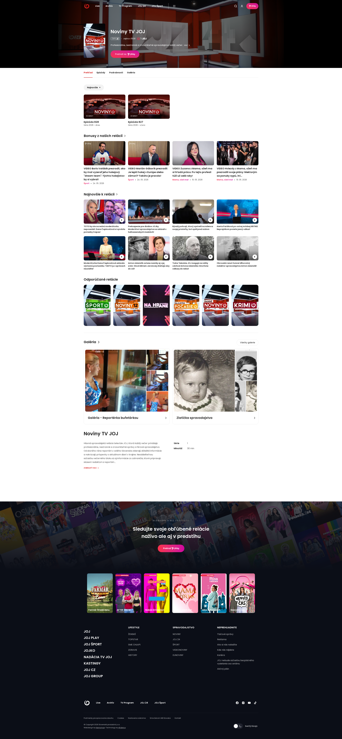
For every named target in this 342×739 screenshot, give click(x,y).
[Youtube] (249, 703)
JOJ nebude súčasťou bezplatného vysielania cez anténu (235, 662)
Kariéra (221, 655)
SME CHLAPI (134, 644)
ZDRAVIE (132, 649)
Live (97, 6)
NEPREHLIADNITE (227, 627)
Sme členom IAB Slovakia (160, 718)
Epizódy (101, 72)
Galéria (131, 72)
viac (186, 45)
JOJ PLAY (91, 637)
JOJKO (89, 650)
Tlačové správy (225, 634)
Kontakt (178, 718)
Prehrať (167, 548)
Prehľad (88, 72)
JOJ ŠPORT (93, 644)
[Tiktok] (255, 703)
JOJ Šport (157, 6)
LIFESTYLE (133, 627)
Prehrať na (120, 54)
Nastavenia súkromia (137, 718)
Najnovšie (92, 87)
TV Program (125, 6)
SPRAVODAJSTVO (183, 627)
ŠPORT (176, 644)
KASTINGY (92, 663)
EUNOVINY (178, 655)
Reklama (221, 639)
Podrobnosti (116, 72)
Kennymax (100, 727)
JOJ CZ (89, 669)
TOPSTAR (133, 639)
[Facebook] (237, 703)
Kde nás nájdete (225, 649)
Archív (109, 6)
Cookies (120, 718)
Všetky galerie (247, 342)
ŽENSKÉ (132, 634)
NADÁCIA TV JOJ (98, 657)
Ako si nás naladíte (227, 644)
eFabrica (122, 727)
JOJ (87, 631)
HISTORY (132, 655)
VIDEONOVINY (180, 649)
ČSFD (114, 38)
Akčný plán (223, 668)
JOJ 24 (142, 6)
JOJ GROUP (93, 676)
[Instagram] (243, 703)
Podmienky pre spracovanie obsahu (98, 718)
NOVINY (177, 634)
